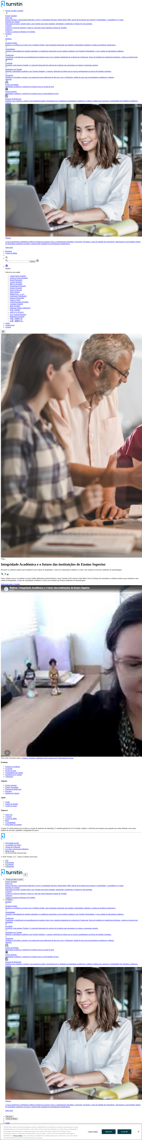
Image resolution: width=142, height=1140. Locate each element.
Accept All (124, 1131)
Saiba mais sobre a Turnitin (10, 584)
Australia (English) (16, 304)
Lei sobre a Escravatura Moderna (17, 849)
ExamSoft (8, 769)
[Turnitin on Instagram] (9, 866)
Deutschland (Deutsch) (18, 286)
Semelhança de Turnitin (13, 775)
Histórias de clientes (12, 793)
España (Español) (16, 288)
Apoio (7, 323)
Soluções (8, 79)
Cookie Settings (93, 1131)
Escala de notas (10, 771)
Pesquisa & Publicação (13, 789)
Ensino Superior (11, 785)
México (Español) (16, 284)
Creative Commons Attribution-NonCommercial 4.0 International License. (48, 758)
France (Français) (16, 290)
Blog (7, 821)
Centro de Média (11, 253)
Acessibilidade (10, 823)
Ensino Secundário (12, 787)
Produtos (8, 34)
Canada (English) (16, 282)
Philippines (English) (17, 316)
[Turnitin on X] (6, 860)
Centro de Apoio (11, 806)
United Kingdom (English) (19, 302)
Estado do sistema (11, 804)
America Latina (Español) (19, 278)
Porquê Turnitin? (11, 16)
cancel (37, 260)
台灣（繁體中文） (17, 321)
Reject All (109, 1131)
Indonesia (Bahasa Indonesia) (20, 308)
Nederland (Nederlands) (18, 296)
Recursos (8, 251)
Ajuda (7, 802)
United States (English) (18, 276)
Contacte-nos (10, 325)
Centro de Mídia (11, 819)
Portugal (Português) (17, 298)
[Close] (138, 1131)
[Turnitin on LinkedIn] (9, 864)
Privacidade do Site (12, 843)
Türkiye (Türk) (15, 300)
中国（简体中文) (16, 319)
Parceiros (8, 791)
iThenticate (9, 777)
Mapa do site (9, 851)
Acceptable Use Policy (13, 845)
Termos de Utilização (12, 847)
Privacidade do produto (13, 825)
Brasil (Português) (16, 280)
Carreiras (8, 817)
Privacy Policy (18, 1135)
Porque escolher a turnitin (14, 11)
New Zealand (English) (18, 314)
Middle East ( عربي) (17, 294)
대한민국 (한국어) (17, 312)
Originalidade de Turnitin (14, 773)
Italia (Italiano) (15, 292)
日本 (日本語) (15, 310)
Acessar (8, 327)
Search (32, 261)
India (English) (15, 306)
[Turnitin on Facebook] (9, 862)
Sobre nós (8, 815)
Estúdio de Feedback (12, 767)
